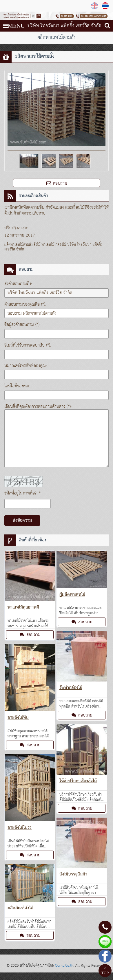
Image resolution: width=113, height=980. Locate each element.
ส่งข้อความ (22, 520)
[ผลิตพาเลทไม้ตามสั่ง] (106, 6)
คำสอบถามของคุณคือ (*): (25, 304)
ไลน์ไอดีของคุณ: (17, 386)
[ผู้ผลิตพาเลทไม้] (82, 571)
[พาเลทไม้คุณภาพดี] (30, 577)
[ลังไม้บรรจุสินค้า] (82, 844)
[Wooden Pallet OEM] (95, 6)
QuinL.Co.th (64, 965)
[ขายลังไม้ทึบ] (30, 679)
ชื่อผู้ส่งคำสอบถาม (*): (22, 325)
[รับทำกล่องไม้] (82, 657)
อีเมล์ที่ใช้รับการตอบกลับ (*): (27, 345)
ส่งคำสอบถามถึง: (18, 284)
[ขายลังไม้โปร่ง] (30, 789)
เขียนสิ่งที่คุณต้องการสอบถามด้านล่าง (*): (38, 407)
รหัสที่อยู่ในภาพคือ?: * (22, 493)
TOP (105, 973)
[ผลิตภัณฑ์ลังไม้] (30, 884)
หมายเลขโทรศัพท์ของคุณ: (25, 366)
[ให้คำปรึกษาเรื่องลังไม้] (82, 750)
